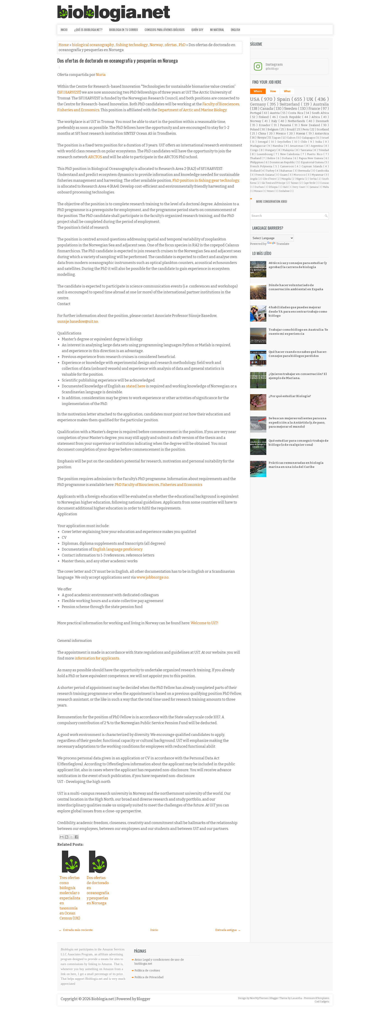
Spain (284, 99)
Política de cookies (147, 970)
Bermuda (304, 170)
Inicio (64, 29)
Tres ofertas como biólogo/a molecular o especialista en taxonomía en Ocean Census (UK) (70, 898)
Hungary (270, 150)
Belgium (273, 129)
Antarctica (322, 133)
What (287, 91)
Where (258, 91)
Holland (255, 170)
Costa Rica (296, 113)
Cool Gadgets (322, 1001)
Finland (264, 117)
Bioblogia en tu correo (123, 29)
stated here (135, 386)
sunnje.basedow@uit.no (77, 321)
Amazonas (297, 145)
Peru (305, 129)
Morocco (299, 174)
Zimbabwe (284, 191)
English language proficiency (117, 549)
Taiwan (295, 182)
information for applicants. (97, 658)
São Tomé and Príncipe (273, 182)
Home (64, 45)
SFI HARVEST (69, 92)
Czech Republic (290, 117)
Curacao (324, 182)
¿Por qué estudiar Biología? (290, 396)
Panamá (286, 125)
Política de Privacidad (149, 977)
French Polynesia (262, 166)
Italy (275, 121)
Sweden (291, 108)
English (235, 29)
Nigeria (300, 178)
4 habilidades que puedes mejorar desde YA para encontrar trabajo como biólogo (298, 311)
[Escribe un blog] (66, 837)
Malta (326, 187)
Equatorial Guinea (312, 162)
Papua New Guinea (311, 158)
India (319, 141)
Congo (254, 150)
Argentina (317, 145)
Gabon (291, 137)
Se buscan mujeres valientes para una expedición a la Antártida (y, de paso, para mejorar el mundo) (297, 422)
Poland (255, 129)
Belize (271, 158)
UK (310, 99)
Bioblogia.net (103, 999)
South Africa (320, 113)
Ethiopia (273, 187)
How (273, 91)
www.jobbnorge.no (153, 577)
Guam (284, 174)
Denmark (322, 121)
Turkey (270, 170)
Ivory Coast (299, 187)
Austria (275, 113)
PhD (182, 45)
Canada (267, 108)
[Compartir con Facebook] (76, 837)
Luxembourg (265, 154)
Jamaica (314, 187)
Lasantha (296, 998)
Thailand (256, 158)
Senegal (263, 141)
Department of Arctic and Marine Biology (192, 110)
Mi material (217, 29)
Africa (316, 117)
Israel (325, 137)
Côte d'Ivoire (269, 178)
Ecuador (265, 125)
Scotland (323, 129)
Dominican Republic (282, 162)
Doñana (287, 158)
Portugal (256, 113)
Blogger (143, 999)
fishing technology (132, 45)
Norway (156, 45)
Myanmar (317, 174)
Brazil (291, 129)
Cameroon (287, 166)
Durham (260, 187)
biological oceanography (93, 45)
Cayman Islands (312, 166)
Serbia (313, 178)
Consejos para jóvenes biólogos (165, 29)
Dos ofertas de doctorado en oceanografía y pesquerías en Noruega (117, 60)
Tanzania (306, 150)
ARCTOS (95, 157)
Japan (277, 137)
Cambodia (322, 170)
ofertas (171, 45)
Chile (304, 141)
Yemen (270, 191)
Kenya (262, 137)
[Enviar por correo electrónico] (61, 837)
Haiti (286, 187)
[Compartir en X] (71, 837)
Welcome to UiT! (204, 623)
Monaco (258, 191)
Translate (282, 243)
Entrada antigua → (228, 930)
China (262, 133)
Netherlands (297, 121)
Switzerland (290, 104)
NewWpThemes (259, 998)
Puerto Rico (315, 154)
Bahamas (286, 170)
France (315, 108)
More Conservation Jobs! (271, 201)
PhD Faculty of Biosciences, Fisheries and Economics (158, 485)
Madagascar (258, 145)
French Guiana (265, 174)
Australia (321, 104)
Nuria (101, 75)
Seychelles (284, 141)
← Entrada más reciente (76, 930)
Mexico (281, 133)
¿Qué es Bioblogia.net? (88, 29)
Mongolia (286, 178)
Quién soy (197, 29)
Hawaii (301, 133)
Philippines (257, 162)
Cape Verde (310, 182)
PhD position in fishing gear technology (205, 180)
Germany (258, 104)
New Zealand (311, 125)
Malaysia (288, 150)
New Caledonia (290, 154)
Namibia (278, 145)
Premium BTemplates (316, 998)
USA (255, 99)
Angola (254, 178)
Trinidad (323, 150)
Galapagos (309, 137)
